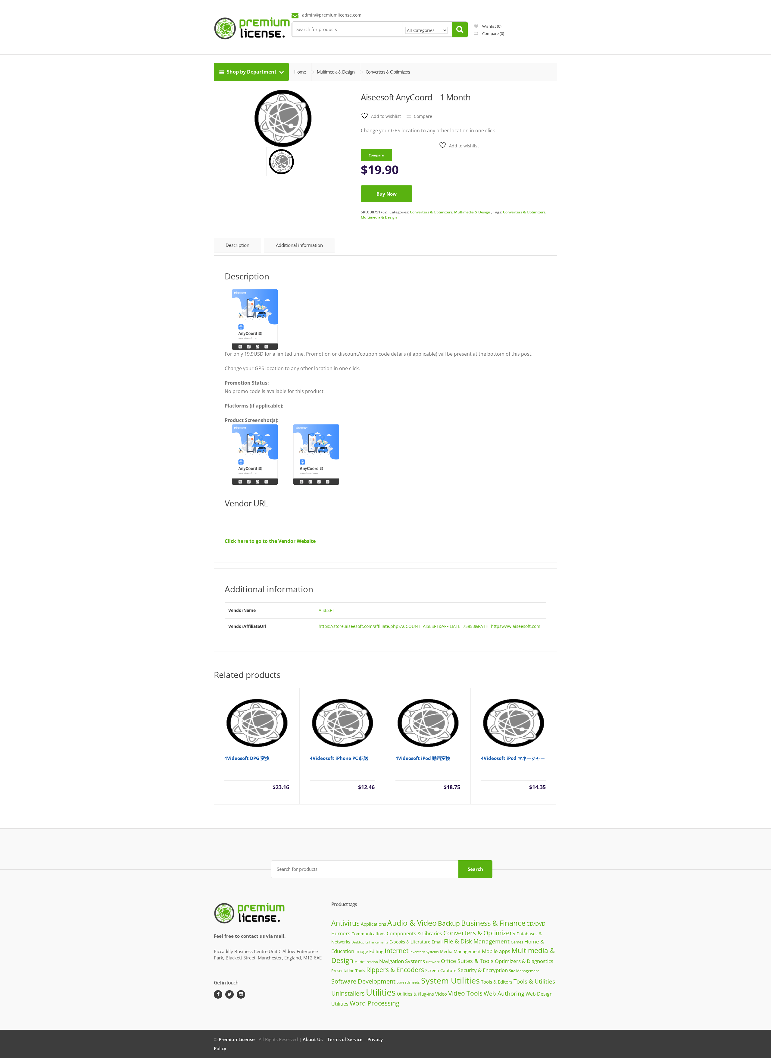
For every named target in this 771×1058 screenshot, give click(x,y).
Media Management (460, 951)
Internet (396, 950)
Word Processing (374, 1003)
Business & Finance (493, 923)
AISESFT (326, 610)
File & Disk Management (477, 941)
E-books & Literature (409, 942)
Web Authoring (504, 993)
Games (517, 942)
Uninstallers (348, 993)
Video (441, 994)
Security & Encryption (483, 970)
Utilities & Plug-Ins (415, 994)
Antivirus (345, 923)
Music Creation (366, 961)
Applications (373, 924)
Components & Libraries (414, 933)
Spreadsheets (408, 982)
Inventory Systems (424, 952)
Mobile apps (496, 951)
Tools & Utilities (534, 981)
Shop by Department (252, 71)
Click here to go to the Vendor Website (270, 541)
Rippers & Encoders (395, 969)
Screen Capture (441, 970)
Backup (449, 923)
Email (437, 942)
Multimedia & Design (472, 212)
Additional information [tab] (299, 245)
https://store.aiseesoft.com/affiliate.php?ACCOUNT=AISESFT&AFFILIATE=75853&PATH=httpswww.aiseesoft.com (429, 626)
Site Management (524, 970)
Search (475, 869)
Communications (368, 934)
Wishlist (491, 26)
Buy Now (386, 194)
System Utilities (450, 980)
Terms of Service (345, 1039)
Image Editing (369, 951)
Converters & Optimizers (431, 212)
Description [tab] (237, 245)
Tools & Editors (496, 982)
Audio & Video (412, 923)
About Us (313, 1039)
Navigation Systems (402, 961)
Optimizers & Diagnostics (524, 961)
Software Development (363, 981)
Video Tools (465, 993)
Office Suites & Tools (467, 961)
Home (300, 72)
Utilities (381, 992)
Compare (492, 33)
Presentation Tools (348, 970)
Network (433, 961)
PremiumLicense (237, 1039)
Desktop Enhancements (369, 942)
